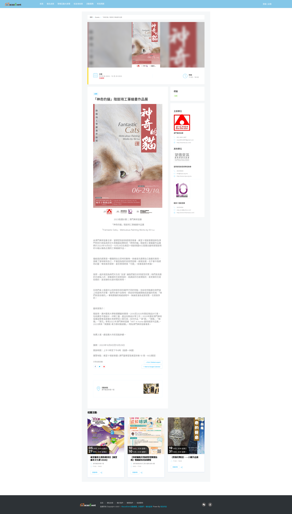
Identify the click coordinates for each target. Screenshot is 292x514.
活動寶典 (90, 3)
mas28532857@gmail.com (185, 140)
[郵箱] (104, 366)
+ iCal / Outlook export (153, 362)
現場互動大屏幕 (63, 3)
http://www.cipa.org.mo (184, 176)
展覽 (95, 94)
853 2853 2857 (181, 137)
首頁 (41, 3)
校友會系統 (78, 3)
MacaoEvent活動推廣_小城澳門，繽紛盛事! (137, 506)
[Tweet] (100, 366)
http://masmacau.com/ (184, 142)
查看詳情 (94, 472)
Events (97, 17)
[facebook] (210, 504)
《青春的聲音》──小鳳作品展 (184, 457)
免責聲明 (140, 503)
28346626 (180, 171)
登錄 (264, 4)
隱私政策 (110, 503)
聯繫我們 (130, 503)
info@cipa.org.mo (182, 173)
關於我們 (120, 503)
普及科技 (163, 506)
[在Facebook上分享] (95, 366)
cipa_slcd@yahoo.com (184, 210)
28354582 (180, 207)
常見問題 (100, 3)
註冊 (269, 4)
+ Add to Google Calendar (151, 367)
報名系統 (50, 3)
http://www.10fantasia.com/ (185, 212)
